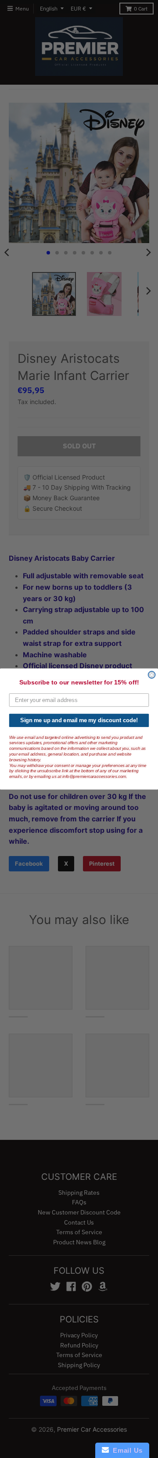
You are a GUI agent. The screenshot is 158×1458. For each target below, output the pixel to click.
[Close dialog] (151, 674)
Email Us (126, 1450)
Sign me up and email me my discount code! (79, 720)
